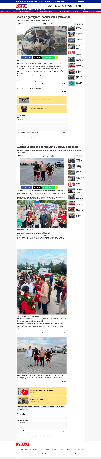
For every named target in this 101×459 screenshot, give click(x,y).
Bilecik (52, 23)
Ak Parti (32, 453)
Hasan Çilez (80, 453)
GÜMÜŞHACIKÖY (59, 1)
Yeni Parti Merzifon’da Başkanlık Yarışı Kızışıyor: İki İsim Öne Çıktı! (79, 53)
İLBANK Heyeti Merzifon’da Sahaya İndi (79, 35)
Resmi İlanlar (73, 449)
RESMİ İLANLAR (19, 9)
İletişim (26, 449)
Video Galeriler (47, 449)
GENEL (29, 14)
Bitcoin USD (70, 5)
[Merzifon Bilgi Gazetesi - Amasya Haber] (22, 444)
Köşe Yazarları (54, 449)
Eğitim (75, 453)
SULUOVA (43, 1)
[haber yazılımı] (82, 457)
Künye (22, 449)
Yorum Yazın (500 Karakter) (22, 122)
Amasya (52, 155)
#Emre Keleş (36, 406)
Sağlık (72, 453)
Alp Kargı (85, 453)
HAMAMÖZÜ (50, 1)
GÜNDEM (31, 9)
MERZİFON (25, 1)
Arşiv (30, 449)
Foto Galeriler (41, 449)
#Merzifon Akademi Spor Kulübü (48, 406)
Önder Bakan (27, 453)
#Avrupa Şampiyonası (22, 409)
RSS (18, 457)
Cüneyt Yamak (37, 453)
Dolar (50, 5)
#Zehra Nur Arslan (60, 406)
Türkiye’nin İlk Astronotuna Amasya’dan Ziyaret (79, 71)
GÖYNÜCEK (37, 1)
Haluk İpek (68, 453)
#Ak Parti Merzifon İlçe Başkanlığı (25, 406)
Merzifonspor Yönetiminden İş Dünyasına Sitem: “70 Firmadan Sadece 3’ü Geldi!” (79, 41)
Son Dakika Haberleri (81, 449)
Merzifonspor (55, 453)
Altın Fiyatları (67, 449)
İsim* (18, 117)
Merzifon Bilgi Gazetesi (22, 14)
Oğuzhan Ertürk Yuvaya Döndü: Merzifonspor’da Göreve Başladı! (79, 59)
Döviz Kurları (61, 449)
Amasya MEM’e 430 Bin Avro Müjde (79, 83)
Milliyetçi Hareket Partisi (48, 453)
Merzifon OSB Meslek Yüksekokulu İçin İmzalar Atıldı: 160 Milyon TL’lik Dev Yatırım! (79, 77)
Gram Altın (64, 5)
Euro (55, 5)
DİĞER (44, 9)
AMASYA (18, 1)
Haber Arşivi (35, 449)
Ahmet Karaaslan (62, 453)
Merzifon (52, 156)
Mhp (42, 453)
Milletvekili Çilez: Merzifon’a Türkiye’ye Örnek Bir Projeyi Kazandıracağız (79, 191)
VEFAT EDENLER (38, 9)
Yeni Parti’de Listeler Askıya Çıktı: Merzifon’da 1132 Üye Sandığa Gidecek (79, 65)
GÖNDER (64, 132)
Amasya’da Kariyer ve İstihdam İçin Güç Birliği (80, 47)
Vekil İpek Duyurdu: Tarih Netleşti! (79, 28)
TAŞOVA (30, 1)
